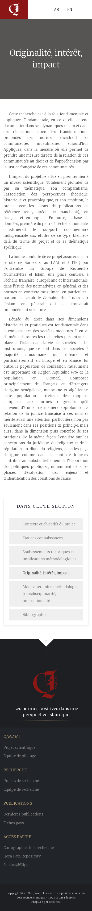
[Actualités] (14, 9)
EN (69, 9)
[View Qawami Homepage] (46, 677)
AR (56, 9)
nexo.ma (55, 901)
